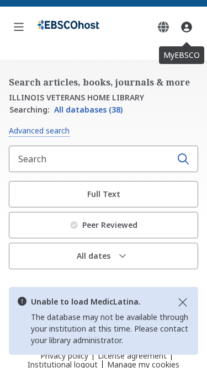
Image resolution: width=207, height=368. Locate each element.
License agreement (132, 355)
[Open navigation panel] (19, 27)
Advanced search (39, 130)
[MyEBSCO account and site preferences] (186, 27)
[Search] (183, 159)
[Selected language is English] (163, 27)
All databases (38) (66, 109)
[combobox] (91, 158)
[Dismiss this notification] (182, 302)
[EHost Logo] (68, 27)
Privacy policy (64, 355)
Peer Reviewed (109, 225)
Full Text (103, 194)
